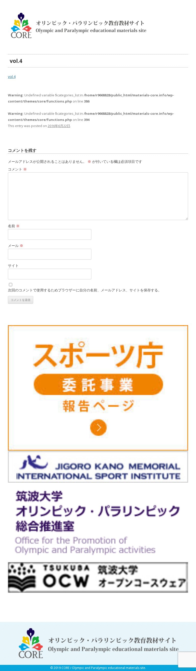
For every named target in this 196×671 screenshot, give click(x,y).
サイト (13, 265)
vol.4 (12, 76)
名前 (14, 225)
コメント (17, 169)
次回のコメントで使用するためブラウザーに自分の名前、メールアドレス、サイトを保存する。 (85, 290)
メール (15, 245)
